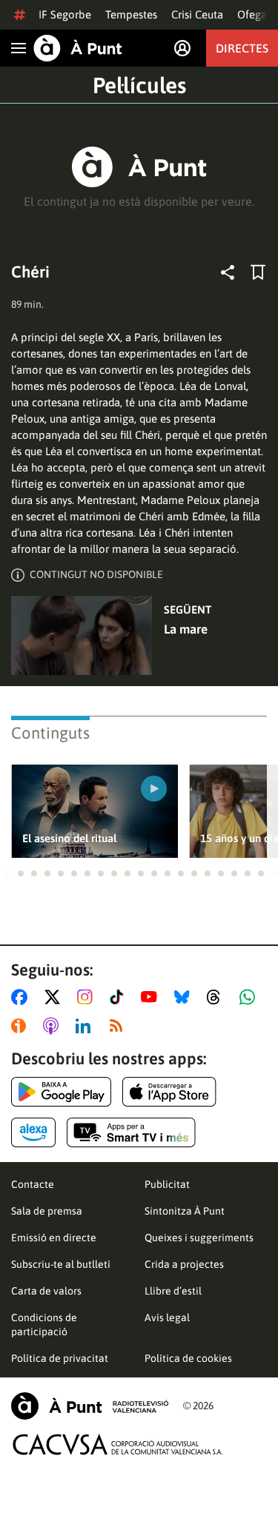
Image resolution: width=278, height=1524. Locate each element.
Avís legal (167, 1317)
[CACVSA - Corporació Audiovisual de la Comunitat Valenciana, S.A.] (118, 1444)
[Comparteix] (227, 272)
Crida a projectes (184, 1264)
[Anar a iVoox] (21, 1026)
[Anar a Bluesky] (185, 997)
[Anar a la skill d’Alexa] (33, 1132)
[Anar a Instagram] (88, 997)
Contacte (32, 1184)
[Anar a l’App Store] (169, 1092)
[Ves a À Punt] (77, 48)
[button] (7, 873)
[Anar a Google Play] (61, 1092)
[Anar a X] (55, 997)
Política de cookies (188, 1358)
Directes (242, 48)
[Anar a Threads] (217, 997)
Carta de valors (46, 1291)
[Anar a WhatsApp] (250, 997)
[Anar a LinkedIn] (86, 1026)
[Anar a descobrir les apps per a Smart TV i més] (131, 1132)
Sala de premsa (46, 1211)
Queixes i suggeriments (199, 1237)
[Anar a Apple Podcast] (53, 1026)
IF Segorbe (65, 14)
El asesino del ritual (69, 838)
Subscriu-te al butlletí (60, 1264)
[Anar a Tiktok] (120, 997)
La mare (186, 629)
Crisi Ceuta (197, 14)
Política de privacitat (59, 1358)
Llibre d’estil (173, 1291)
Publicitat (167, 1184)
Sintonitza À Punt (185, 1211)
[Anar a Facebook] (22, 997)
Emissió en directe (53, 1237)
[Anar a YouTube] (152, 997)
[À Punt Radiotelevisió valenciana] (89, 1406)
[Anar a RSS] (119, 1026)
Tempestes (131, 14)
